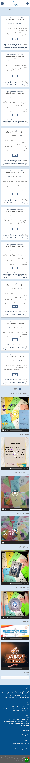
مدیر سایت (10, 23)
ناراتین (8, 47)
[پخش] (27, 430)
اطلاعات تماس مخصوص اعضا (22, 749)
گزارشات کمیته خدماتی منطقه (12, 17)
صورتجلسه (5, 45)
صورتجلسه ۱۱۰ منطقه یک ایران (15, 246)
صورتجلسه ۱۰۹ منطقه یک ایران (15, 285)
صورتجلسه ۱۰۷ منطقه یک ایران (15, 357)
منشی (16, 47)
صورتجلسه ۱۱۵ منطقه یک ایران (15, 56)
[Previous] (26, 14)
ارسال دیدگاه (4, 48)
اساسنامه (22, 45)
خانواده (12, 45)
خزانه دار (9, 45)
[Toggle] (1, 752)
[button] (15, 414)
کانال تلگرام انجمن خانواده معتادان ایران (19, 743)
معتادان (19, 47)
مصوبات (22, 47)
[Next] (2, 14)
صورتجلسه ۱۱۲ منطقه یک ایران (15, 172)
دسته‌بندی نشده (20, 17)
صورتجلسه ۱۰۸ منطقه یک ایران (15, 323)
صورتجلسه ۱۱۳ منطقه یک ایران (15, 132)
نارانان (6, 47)
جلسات (16, 45)
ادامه (15, 39)
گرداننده (26, 47)
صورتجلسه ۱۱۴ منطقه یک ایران (15, 93)
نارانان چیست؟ (25, 735)
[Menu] (27, 3)
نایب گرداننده (25, 48)
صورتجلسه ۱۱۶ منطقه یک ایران (15, 19)
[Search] (2, 3)
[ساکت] (5, 430)
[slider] (16, 430)
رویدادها (27, 741)
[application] (15, 414)
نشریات (27, 752)
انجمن (19, 45)
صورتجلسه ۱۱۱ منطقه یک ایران (15, 211)
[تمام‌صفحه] (3, 430)
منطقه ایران (12, 47)
